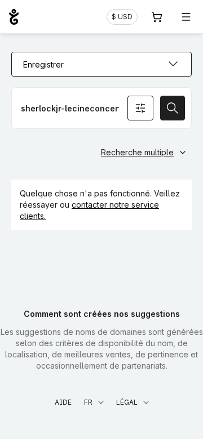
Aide (63, 402)
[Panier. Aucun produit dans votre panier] (157, 17)
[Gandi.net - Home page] (14, 17)
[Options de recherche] (140, 108)
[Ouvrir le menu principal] (186, 17)
